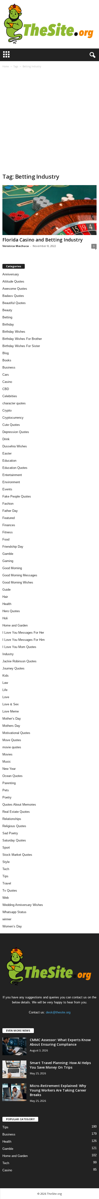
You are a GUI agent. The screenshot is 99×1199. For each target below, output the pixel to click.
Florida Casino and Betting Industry (42, 240)
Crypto (7, 410)
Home (5, 66)
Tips (5, 876)
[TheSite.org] (49, 24)
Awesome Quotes (14, 288)
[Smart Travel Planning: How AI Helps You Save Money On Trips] (14, 1069)
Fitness (7, 532)
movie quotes (11, 747)
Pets (5, 790)
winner (6, 919)
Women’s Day (12, 926)
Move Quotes (11, 740)
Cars (5, 374)
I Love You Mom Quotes (19, 647)
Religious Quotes (14, 826)
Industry (8, 654)
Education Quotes (14, 468)
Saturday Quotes (14, 840)
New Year (9, 769)
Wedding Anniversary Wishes (22, 905)
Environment (11, 482)
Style (6, 862)
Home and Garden (15, 625)
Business (8, 367)
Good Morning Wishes (17, 582)
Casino (7, 382)
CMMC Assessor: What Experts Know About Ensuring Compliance (60, 1042)
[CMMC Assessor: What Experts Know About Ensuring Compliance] (14, 1046)
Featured (8, 518)
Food (5, 539)
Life (4, 690)
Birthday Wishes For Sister (21, 346)
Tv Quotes (9, 890)
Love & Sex (10, 704)
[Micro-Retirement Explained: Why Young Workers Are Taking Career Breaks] (14, 1092)
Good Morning (12, 568)
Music (6, 761)
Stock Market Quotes (17, 854)
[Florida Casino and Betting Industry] (49, 210)
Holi (5, 618)
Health (6, 604)
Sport (6, 847)
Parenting (9, 783)
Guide (6, 589)
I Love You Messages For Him (23, 640)
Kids (5, 675)
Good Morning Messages (19, 575)
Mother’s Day (11, 718)
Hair (5, 597)
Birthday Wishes (13, 331)
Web (5, 897)
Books (6, 360)
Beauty (7, 310)
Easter (7, 453)
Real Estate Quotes (16, 812)
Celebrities (9, 396)
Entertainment (12, 475)
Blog (5, 353)
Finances (8, 525)
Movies (7, 754)
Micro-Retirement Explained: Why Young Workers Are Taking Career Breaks (58, 1090)
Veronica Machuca (15, 246)
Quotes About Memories (19, 804)
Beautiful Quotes (14, 303)
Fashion (7, 503)
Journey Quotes (13, 668)
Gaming (7, 561)
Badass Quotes (13, 296)
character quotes (14, 403)
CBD (5, 389)
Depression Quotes (15, 432)
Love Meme (10, 711)
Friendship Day (12, 546)
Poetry (7, 797)
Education (9, 460)
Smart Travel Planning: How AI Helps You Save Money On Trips (60, 1065)
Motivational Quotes (16, 733)
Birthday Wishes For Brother (22, 339)
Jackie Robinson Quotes (19, 661)
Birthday (8, 324)
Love (5, 697)
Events (7, 489)
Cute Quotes (11, 425)
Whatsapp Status (14, 912)
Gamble (7, 554)
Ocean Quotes (12, 776)
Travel (6, 883)
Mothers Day (11, 726)
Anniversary (10, 274)
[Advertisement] (49, 121)
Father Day (10, 511)
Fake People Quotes (16, 496)
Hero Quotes (11, 611)
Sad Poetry (10, 833)
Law (5, 683)
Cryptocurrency (13, 417)
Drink (6, 439)
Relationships (11, 819)
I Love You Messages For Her (23, 632)
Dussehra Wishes (14, 446)
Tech (5, 869)
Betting (7, 317)
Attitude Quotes (13, 281)
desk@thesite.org (58, 1012)
